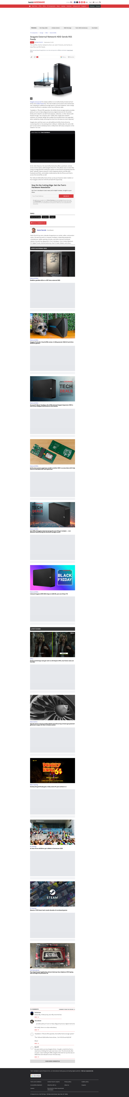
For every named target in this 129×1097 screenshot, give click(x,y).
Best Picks (34, 6)
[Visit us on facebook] (75, 2)
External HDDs (53, 32)
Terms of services (51, 200)
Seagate (32, 102)
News (58, 6)
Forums (98, 6)
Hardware (45, 217)
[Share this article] (31, 57)
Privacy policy (67, 1081)
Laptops (63, 6)
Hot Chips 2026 (43, 28)
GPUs (44, 6)
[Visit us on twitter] (77, 2)
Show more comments (52, 1061)
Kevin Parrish (39, 42)
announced (38, 102)
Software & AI (76, 6)
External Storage (35, 217)
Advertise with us (51, 1085)
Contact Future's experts (53, 1081)
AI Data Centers (56, 28)
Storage (41, 32)
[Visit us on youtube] (82, 2)
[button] (98, 2)
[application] (52, 146)
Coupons (83, 6)
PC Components (51, 6)
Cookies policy (85, 1081)
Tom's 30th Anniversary (81, 28)
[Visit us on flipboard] (84, 2)
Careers (32, 1088)
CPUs (40, 6)
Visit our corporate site (87, 1071)
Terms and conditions (35, 1081)
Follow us (64, 57)
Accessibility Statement (36, 1085)
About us (66, 1085)
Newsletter (72, 57)
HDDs (46, 32)
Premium (92, 6)
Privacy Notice (38, 201)
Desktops (69, 6)
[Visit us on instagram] (79, 2)
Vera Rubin (94, 28)
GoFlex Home (40, 103)
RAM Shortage (67, 28)
